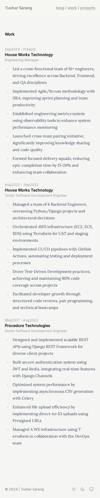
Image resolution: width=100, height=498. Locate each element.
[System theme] (91, 489)
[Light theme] (74, 489)
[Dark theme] (82, 489)
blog (60, 7)
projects (87, 7)
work (72, 7)
